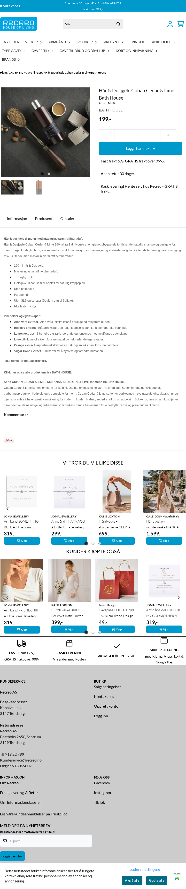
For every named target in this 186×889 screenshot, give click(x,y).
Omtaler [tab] (67, 218)
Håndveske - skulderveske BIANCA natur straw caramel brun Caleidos (162, 524)
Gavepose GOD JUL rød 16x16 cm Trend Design (116, 613)
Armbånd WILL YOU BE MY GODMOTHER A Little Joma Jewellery (163, 613)
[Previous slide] (8, 132)
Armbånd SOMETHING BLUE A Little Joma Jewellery (21, 524)
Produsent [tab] (44, 218)
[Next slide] (83, 132)
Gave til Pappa (34, 72)
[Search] (118, 24)
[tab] (42, 174)
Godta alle (156, 880)
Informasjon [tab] (17, 218)
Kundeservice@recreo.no (21, 760)
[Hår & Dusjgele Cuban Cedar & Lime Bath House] (45, 132)
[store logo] (18, 24)
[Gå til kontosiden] (170, 24)
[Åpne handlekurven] (180, 24)
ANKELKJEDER (164, 42)
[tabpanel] (22, 509)
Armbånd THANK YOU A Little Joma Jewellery (68, 524)
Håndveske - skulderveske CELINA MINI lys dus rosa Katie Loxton (116, 524)
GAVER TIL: (16, 72)
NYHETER (11, 42)
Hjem (3, 72)
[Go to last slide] (8, 509)
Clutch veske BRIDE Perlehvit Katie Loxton (67, 613)
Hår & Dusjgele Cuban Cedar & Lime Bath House (75, 72)
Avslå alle (132, 880)
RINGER (138, 42)
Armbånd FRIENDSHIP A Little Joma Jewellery (21, 613)
